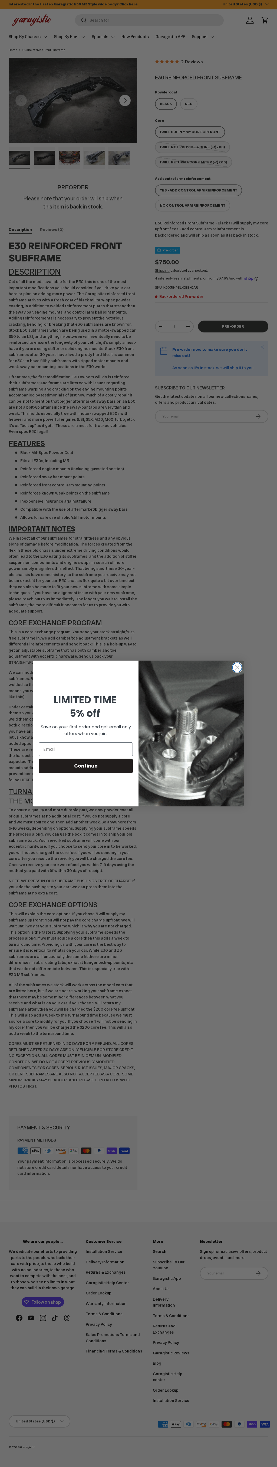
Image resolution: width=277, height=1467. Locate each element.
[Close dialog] (237, 667)
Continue (86, 765)
